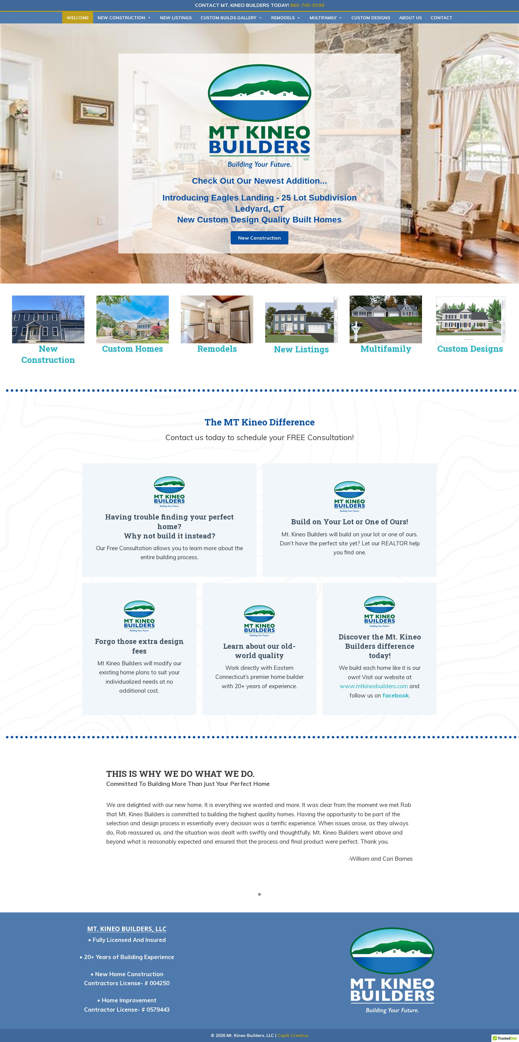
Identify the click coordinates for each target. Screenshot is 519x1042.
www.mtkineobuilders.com (374, 686)
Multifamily (323, 17)
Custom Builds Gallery (228, 17)
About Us (410, 17)
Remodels (283, 17)
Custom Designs (370, 17)
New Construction (121, 17)
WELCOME (78, 17)
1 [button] (259, 894)
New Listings (176, 17)
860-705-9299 (307, 5)
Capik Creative (293, 1035)
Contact (441, 17)
